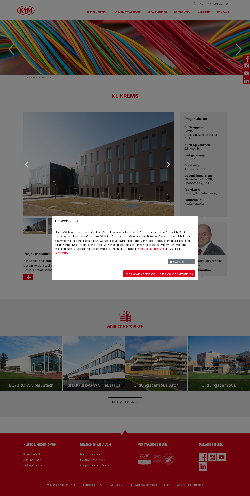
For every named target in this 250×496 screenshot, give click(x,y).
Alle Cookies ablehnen (140, 274)
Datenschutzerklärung (150, 248)
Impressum (61, 252)
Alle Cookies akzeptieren (176, 274)
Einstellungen (178, 261)
